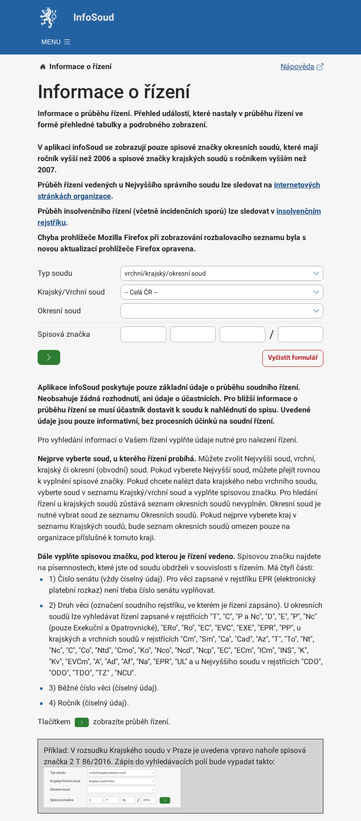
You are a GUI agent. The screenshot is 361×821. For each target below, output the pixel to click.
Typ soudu (55, 273)
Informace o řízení (80, 66)
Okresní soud (59, 310)
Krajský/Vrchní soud (71, 291)
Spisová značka (64, 334)
